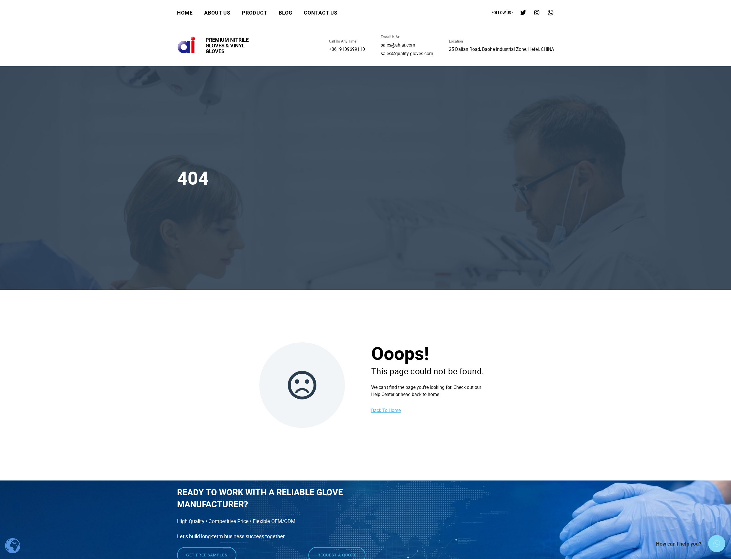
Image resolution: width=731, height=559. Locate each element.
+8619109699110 (347, 49)
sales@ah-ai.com (398, 45)
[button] (716, 543)
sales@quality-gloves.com (407, 53)
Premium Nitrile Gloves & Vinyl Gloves (227, 45)
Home (185, 12)
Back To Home (386, 410)
